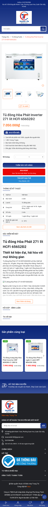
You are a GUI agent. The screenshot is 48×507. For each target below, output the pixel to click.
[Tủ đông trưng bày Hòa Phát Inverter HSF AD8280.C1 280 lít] (12, 348)
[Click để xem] (24, 67)
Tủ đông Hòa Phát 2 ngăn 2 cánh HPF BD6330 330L (34, 360)
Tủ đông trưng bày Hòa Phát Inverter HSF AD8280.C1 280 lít (12, 360)
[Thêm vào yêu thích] (43, 85)
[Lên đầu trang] (44, 491)
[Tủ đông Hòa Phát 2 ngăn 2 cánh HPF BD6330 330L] (35, 348)
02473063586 (26, 2)
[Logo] (24, 17)
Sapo (29, 486)
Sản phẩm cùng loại (13, 332)
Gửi (43, 426)
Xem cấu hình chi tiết (24, 227)
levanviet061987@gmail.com (14, 437)
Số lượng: (6, 157)
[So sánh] (44, 496)
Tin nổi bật (7, 317)
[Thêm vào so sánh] (24, 106)
